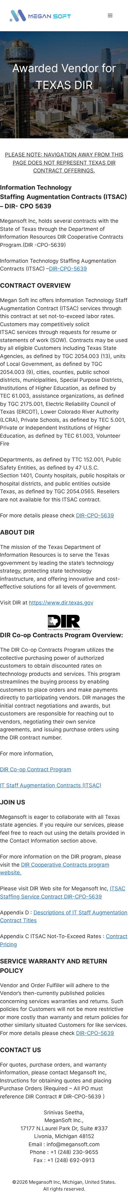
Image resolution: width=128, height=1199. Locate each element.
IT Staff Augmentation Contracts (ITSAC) (50, 785)
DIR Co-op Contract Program (35, 769)
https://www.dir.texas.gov (61, 603)
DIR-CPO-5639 (68, 269)
